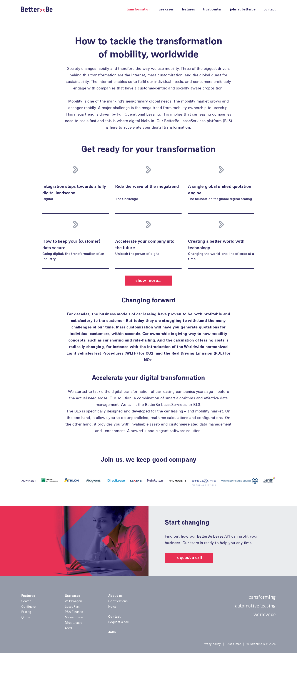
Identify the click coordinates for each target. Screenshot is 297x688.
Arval (68, 628)
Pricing (26, 612)
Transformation (139, 9)
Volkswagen (73, 601)
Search (26, 601)
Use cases (166, 9)
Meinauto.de (74, 617)
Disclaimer (234, 644)
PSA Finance (74, 612)
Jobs (112, 632)
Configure (28, 607)
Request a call (188, 557)
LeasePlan (72, 607)
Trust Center (212, 9)
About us (115, 596)
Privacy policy (211, 644)
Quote (25, 617)
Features (188, 9)
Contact (270, 9)
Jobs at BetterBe (242, 9)
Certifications (118, 601)
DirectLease (73, 623)
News (112, 607)
